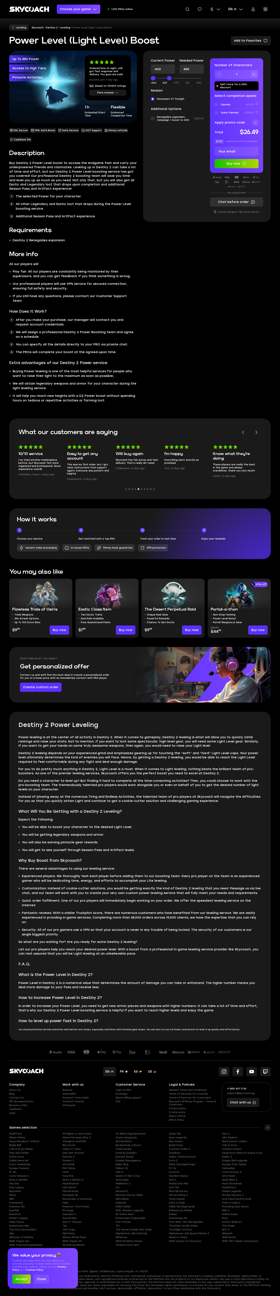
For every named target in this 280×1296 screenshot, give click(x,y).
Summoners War (19, 1225)
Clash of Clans (72, 1149)
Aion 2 (226, 1133)
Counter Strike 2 (179, 1149)
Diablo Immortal (18, 1160)
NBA (11, 1199)
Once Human (177, 1199)
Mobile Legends (231, 1191)
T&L (65, 1225)
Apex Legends (178, 1137)
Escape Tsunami (19, 1168)
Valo (11, 1233)
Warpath (227, 1233)
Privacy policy (177, 1108)
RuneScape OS (178, 1218)
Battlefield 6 (124, 1141)
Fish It (119, 1172)
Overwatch (16, 1202)
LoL (117, 1187)
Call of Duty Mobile (21, 1149)
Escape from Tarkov (234, 1164)
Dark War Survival (73, 1153)
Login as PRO (123, 1090)
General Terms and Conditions (188, 1090)
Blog (11, 1093)
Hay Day (14, 1183)
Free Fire (68, 1176)
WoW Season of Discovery (185, 1241)
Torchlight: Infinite (180, 1229)
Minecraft (122, 1191)
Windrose (121, 1237)
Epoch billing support (128, 1097)
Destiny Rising (124, 1156)
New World (122, 1199)
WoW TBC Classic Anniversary (240, 1241)
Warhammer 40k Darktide (131, 1233)
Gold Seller (69, 1093)
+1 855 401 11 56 (236, 1088)
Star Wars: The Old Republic (186, 1222)
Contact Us (16, 1097)
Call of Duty (229, 1145)
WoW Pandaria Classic (129, 1241)
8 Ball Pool (15, 1133)
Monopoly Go (70, 1195)
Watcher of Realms (21, 1237)
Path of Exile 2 (231, 1202)
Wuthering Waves (73, 1245)
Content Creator (73, 1101)
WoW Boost (229, 1237)
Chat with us (240, 1102)
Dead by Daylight (126, 1153)
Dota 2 (173, 1160)
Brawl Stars (176, 1145)
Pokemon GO (17, 1206)
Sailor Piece (16, 1222)
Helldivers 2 (123, 1183)
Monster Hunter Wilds (129, 1195)
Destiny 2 (68, 1156)
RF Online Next (125, 1214)
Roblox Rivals (230, 1214)
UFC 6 (225, 1229)
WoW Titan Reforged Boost (26, 1245)
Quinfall (14, 1210)
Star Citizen (123, 1222)
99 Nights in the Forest (77, 1133)
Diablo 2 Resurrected (182, 1156)
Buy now (59, 630)
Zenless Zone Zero (127, 1245)
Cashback (15, 1109)
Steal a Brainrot (232, 1222)
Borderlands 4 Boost (128, 1145)
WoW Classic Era (19, 1241)
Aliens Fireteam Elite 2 (77, 1137)
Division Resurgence (128, 1160)
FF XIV (12, 1172)
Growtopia (122, 1179)
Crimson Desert (232, 1149)
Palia (65, 1202)
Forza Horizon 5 (231, 1172)
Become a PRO (18, 1105)
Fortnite (174, 1172)
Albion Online (17, 1137)
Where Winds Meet (74, 1237)
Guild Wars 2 (229, 1179)
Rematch (15, 1214)
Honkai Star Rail (178, 1183)
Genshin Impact (179, 1176)
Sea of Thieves (72, 1222)
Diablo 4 (227, 1156)
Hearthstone (71, 1183)
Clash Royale (124, 1149)
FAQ (118, 1101)
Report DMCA (177, 1116)
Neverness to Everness (77, 1199)
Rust (225, 1218)
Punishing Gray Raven (235, 1206)
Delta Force (16, 1156)
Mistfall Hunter (178, 1191)
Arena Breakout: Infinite (24, 1141)
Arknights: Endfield (74, 1141)
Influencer (69, 1105)
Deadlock (174, 1153)
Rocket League (18, 1218)
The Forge (69, 1229)
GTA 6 (172, 1179)
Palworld (121, 1202)
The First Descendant (23, 1229)
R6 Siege (68, 1210)
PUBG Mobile (123, 1206)
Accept (21, 1279)
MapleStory (229, 1187)
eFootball (68, 1164)
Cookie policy (177, 1112)
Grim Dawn (228, 1176)
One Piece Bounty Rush (236, 1199)
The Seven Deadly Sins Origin (134, 1229)
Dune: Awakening (19, 1164)
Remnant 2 (69, 1214)
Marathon (15, 1191)
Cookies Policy (34, 1270)
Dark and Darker (19, 1153)
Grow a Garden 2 (73, 1179)
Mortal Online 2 (178, 1195)
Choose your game (75, 9)
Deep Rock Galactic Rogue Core (242, 1153)
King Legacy (16, 1187)
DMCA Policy (176, 1120)
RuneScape (70, 1218)
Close (41, 1279)
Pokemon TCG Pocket (76, 1206)
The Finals (228, 1225)
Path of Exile (177, 1202)
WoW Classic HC (72, 1241)
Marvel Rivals (70, 1191)
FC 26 (172, 1168)
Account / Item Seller (76, 1097)
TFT (118, 1225)
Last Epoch (69, 1187)
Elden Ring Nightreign (182, 1164)
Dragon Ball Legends (234, 1160)
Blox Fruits (69, 1145)
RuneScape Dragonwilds (130, 1218)
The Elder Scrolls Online (183, 1225)
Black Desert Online (234, 1141)
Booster (67, 1090)
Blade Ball (15, 1145)
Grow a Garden (18, 1179)
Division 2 (68, 1160)
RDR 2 (225, 1210)
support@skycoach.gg (241, 1093)
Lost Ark (174, 1187)
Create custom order (40, 687)
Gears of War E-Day (128, 1176)
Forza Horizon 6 (19, 1176)
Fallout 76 (122, 1168)
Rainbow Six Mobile (180, 1210)
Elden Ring (122, 1164)
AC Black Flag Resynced (130, 1133)
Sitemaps (121, 1093)
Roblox (173, 1214)
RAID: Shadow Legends (129, 1210)
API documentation (21, 1101)
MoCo (12, 1195)
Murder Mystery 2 (233, 1195)
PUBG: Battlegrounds (182, 1206)
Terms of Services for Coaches (188, 1093)
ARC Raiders (229, 1137)
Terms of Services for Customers (190, 1097)
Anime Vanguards (126, 1137)
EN (230, 9)
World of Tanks (178, 1237)
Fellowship (228, 1168)
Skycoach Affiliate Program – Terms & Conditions (192, 1103)
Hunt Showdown (232, 1183)
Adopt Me (175, 1133)
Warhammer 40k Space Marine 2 (189, 1233)
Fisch (66, 1172)
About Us (15, 1090)
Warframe (69, 1233)
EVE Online (69, 1168)
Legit (12, 1113)
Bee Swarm (176, 1141)
